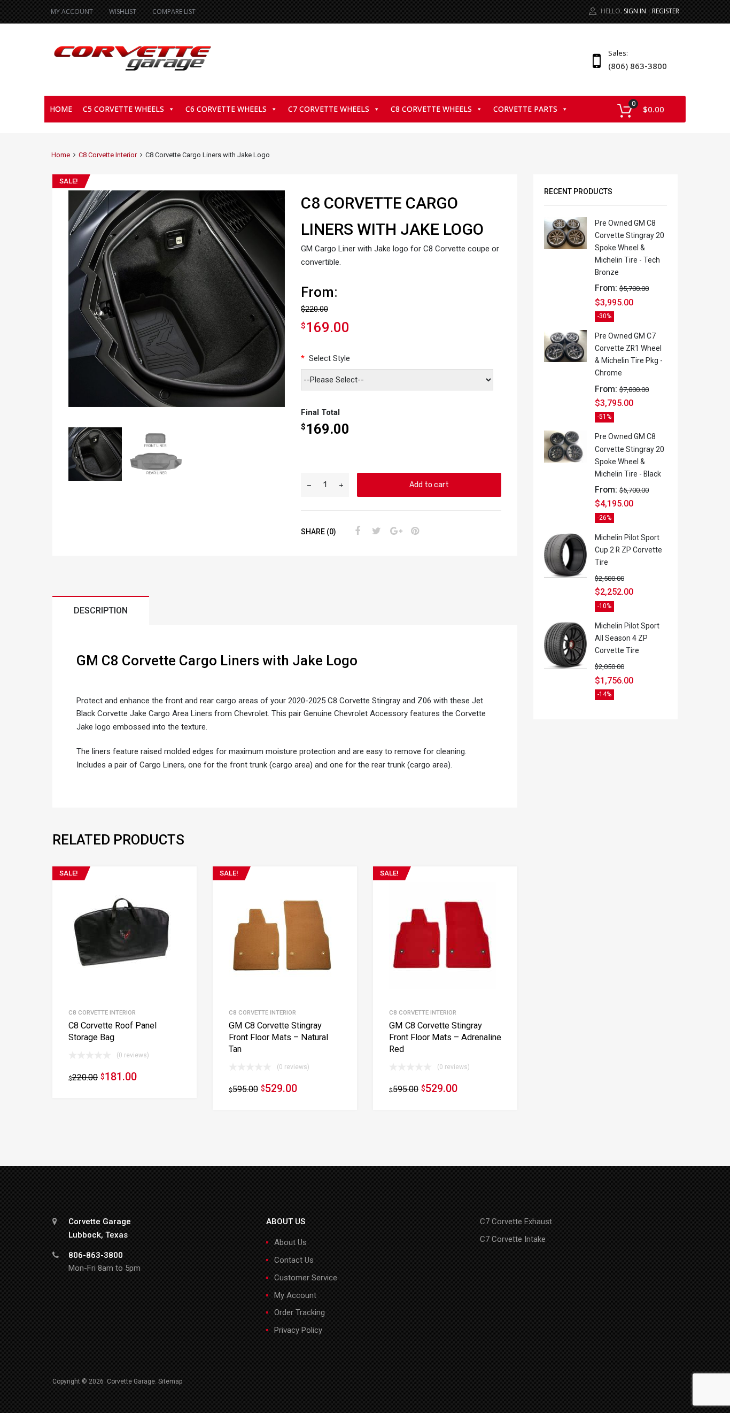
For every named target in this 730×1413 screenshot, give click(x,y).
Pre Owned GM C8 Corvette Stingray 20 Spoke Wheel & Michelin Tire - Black (629, 455)
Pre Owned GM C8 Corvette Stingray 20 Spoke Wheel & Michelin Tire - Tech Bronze (629, 248)
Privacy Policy (298, 1330)
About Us (290, 1242)
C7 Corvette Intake (513, 1239)
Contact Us (294, 1260)
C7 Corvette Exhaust (516, 1221)
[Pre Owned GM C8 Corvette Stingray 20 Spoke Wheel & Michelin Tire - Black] (565, 460)
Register (665, 11)
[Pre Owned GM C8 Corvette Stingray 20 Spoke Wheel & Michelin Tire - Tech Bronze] (565, 246)
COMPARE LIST (174, 11)
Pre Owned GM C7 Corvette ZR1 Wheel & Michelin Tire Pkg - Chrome (629, 354)
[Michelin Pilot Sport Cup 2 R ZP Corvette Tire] (565, 575)
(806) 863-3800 (634, 65)
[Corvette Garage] (132, 71)
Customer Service (305, 1278)
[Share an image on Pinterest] (414, 531)
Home (61, 109)
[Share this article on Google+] (394, 531)
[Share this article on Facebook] (356, 531)
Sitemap (170, 1381)
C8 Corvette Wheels (431, 109)
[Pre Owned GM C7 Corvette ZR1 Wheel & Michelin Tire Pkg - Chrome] (565, 359)
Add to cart (429, 484)
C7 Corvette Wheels (328, 109)
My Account (295, 1295)
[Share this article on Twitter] (375, 531)
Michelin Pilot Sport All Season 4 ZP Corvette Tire (627, 638)
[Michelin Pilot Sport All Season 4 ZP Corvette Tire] (565, 666)
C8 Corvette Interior (108, 155)
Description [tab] (101, 610)
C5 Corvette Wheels (123, 109)
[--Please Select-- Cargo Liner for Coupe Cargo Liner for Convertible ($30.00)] (399, 379)
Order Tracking (299, 1312)
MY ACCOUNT (72, 11)
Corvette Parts (525, 109)
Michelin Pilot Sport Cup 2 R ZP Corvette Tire (628, 549)
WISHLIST (122, 11)
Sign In (635, 11)
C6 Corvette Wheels (226, 109)
